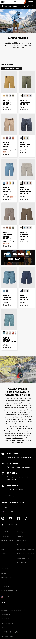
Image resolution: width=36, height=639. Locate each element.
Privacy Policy (5, 614)
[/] (9, 6)
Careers (3, 582)
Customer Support (7, 540)
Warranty (20, 536)
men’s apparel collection (15, 438)
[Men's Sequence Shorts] (27, 82)
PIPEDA (3, 627)
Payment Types (22, 562)
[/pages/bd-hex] (3, 2)
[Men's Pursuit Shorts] (9, 82)
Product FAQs (21, 540)
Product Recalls (22, 545)
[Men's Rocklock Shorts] (27, 124)
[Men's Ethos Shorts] (9, 124)
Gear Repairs (21, 532)
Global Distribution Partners (9, 590)
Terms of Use (5, 619)
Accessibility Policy (7, 623)
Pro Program (5, 569)
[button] (24, 6)
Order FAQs (5, 536)
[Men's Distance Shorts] (9, 277)
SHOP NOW (14, 259)
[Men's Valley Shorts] (9, 169)
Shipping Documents (23, 558)
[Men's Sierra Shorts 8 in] (9, 319)
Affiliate (3, 573)
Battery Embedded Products (26, 554)
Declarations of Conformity (25, 549)
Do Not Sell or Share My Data (10, 632)
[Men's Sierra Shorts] (27, 277)
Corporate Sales (6, 577)
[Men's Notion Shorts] (27, 214)
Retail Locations (6, 586)
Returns (3, 554)
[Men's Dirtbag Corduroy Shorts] (27, 169)
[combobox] (5, 512)
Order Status (5, 532)
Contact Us (4, 545)
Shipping (4, 549)
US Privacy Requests (7, 636)
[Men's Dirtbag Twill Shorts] (9, 214)
